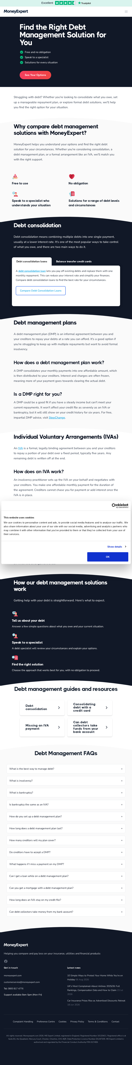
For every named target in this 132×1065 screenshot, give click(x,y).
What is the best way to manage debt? (31, 769)
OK (108, 556)
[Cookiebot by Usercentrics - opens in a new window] (114, 505)
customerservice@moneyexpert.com (22, 982)
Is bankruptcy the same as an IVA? (28, 804)
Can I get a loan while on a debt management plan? (38, 876)
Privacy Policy (77, 1021)
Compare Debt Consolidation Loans (40, 290)
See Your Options (35, 74)
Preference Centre (46, 1021)
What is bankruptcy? (21, 792)
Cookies (62, 1021)
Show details (114, 546)
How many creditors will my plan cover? (32, 840)
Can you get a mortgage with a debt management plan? (41, 888)
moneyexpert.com (13, 975)
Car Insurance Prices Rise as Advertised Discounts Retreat (96, 1000)
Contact (115, 1021)
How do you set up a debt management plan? (35, 816)
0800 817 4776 (15, 988)
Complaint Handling (23, 1021)
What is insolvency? (21, 781)
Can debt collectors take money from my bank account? (41, 912)
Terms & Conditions (98, 1021)
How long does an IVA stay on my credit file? (35, 900)
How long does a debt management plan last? (35, 828)
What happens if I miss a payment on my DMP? (36, 864)
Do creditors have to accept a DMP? (29, 852)
